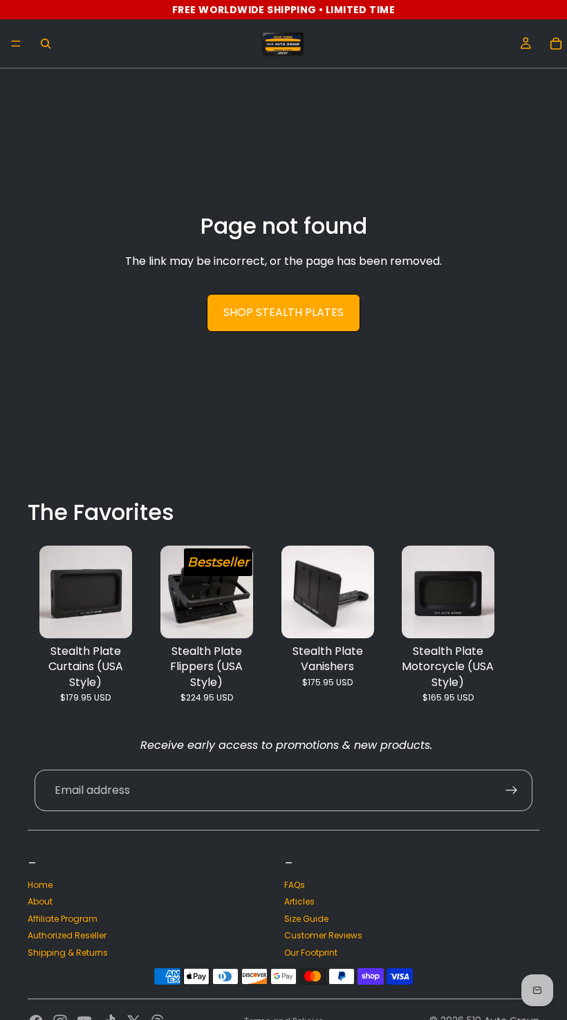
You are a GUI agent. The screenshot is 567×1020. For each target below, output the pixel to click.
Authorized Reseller (67, 935)
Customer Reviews (323, 935)
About (40, 901)
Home (40, 885)
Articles (299, 901)
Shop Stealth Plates (283, 312)
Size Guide (306, 919)
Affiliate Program (62, 919)
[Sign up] (511, 790)
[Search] (45, 43)
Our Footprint (310, 952)
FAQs (294, 885)
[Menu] (16, 43)
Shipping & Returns (68, 952)
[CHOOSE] (110, 616)
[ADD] (352, 616)
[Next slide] (524, 624)
